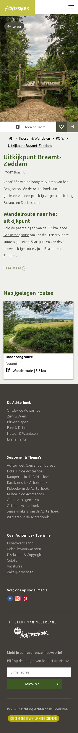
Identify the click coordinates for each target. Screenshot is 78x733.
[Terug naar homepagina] (11, 138)
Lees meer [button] (12, 268)
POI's (60, 138)
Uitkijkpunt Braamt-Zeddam (30, 146)
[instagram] (18, 598)
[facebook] (10, 598)
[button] (71, 7)
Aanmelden (32, 683)
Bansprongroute (16, 235)
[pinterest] (25, 598)
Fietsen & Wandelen (34, 138)
